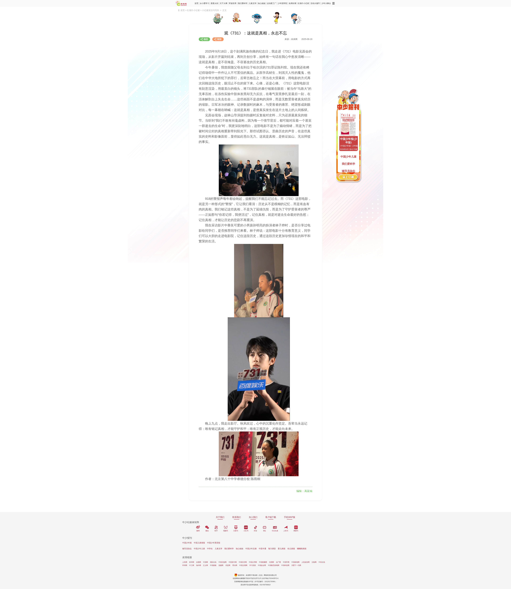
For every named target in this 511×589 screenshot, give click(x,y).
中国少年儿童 (199, 549)
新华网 (191, 562)
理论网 (234, 565)
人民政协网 (306, 562)
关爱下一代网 (296, 565)
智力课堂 (272, 549)
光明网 (271, 562)
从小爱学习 (204, 3)
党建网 (221, 565)
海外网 (198, 565)
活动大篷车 (315, 3)
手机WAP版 (289, 517)
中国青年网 (233, 562)
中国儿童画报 (199, 543)
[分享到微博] (218, 39)
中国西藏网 (263, 562)
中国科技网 (285, 565)
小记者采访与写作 (210, 10)
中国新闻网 (295, 562)
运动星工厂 (271, 3)
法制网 (314, 562)
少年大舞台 (326, 3)
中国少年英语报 (213, 543)
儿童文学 (252, 3)
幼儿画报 (291, 549)
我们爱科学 (242, 3)
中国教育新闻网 (273, 565)
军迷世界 (232, 3)
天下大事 (223, 3)
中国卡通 (262, 549)
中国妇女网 (262, 565)
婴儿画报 (281, 549)
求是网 (227, 565)
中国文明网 (243, 565)
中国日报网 (222, 562)
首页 (196, 3)
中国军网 (286, 562)
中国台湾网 (253, 562)
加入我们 (253, 517)
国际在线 (213, 562)
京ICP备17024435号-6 (270, 578)
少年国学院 (282, 3)
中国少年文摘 (251, 549)
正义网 (205, 565)
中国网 (205, 562)
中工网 (191, 565)
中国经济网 (243, 562)
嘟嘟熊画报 (301, 549)
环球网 (184, 565)
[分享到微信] (204, 39)
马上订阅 (348, 177)
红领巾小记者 (303, 3)
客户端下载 (270, 517)
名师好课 (292, 3)
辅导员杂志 (187, 549)
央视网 (198, 562)
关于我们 (220, 517)
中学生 (210, 549)
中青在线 (322, 562)
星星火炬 (214, 3)
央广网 (278, 562)
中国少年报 (187, 543)
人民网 (184, 562)
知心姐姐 (261, 3)
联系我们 (236, 517)
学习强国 (252, 565)
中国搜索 (213, 565)
